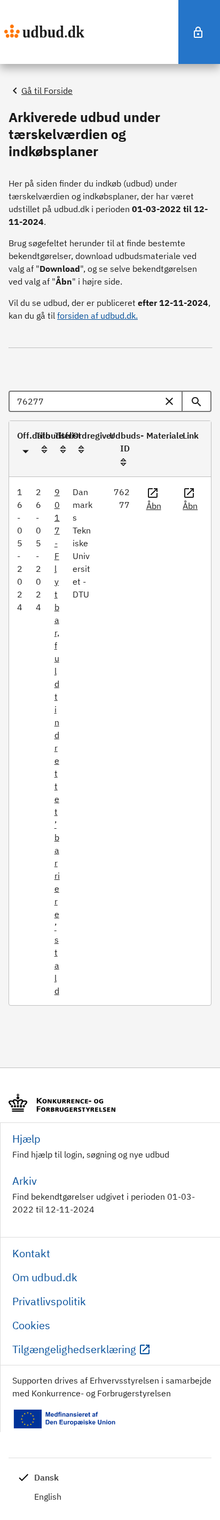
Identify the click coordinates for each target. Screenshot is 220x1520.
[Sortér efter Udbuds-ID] (123, 462)
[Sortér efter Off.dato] (25, 449)
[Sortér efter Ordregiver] (81, 449)
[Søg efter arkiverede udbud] (197, 401)
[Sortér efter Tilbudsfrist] (44, 449)
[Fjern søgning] (171, 401)
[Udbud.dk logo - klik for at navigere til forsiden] (44, 31)
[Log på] (199, 32)
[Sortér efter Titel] (63, 449)
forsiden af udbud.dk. (97, 315)
